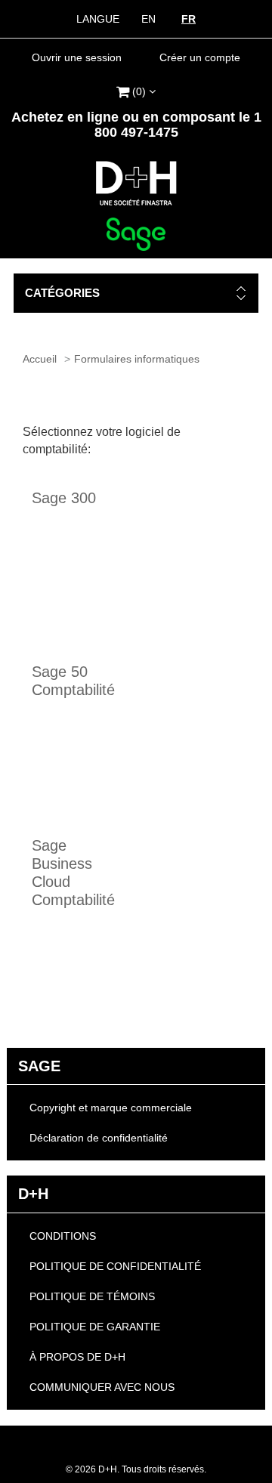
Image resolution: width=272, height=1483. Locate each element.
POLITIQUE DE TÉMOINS (92, 1296)
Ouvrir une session (77, 57)
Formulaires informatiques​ (136, 359)
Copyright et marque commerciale (110, 1107)
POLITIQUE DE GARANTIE (94, 1327)
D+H (33, 1193)
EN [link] (148, 19)
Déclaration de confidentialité (98, 1138)
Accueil (40, 359)
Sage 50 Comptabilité (70, 680)
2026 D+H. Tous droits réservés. (136, 1469)
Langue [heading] (97, 19)
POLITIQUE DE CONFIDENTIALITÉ (115, 1266)
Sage (39, 1066)
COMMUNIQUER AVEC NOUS (102, 1387)
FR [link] (188, 19)
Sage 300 (64, 498)
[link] (136, 90)
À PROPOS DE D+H (77, 1357)
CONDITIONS (62, 1236)
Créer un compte (199, 57)
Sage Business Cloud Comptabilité (70, 872)
